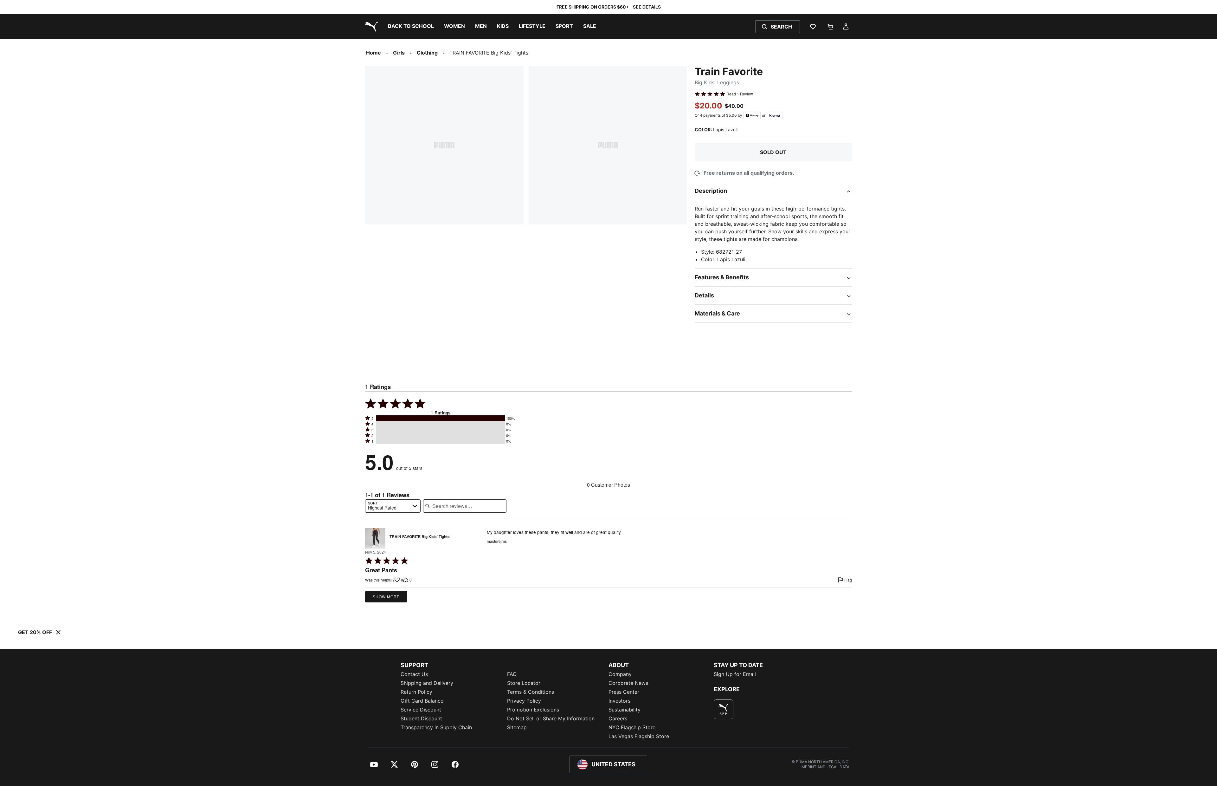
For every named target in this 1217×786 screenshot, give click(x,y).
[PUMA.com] (370, 26)
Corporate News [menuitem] (628, 683)
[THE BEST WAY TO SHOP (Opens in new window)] (723, 709)
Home (373, 52)
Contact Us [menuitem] (414, 674)
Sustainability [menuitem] (624, 709)
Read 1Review (739, 93)
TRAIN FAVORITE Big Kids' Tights (420, 536)
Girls (399, 52)
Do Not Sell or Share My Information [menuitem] (551, 718)
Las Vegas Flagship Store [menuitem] (638, 736)
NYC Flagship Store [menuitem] (631, 727)
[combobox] (393, 506)
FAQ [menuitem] (512, 674)
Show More (386, 596)
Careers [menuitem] (617, 718)
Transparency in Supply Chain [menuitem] (436, 727)
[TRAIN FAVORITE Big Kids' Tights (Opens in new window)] (375, 538)
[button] (440, 418)
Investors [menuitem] (619, 701)
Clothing (427, 52)
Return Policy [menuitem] (416, 692)
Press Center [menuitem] (623, 692)
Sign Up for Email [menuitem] (735, 674)
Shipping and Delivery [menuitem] (427, 683)
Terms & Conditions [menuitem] (530, 692)
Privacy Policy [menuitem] (524, 701)
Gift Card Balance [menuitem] (422, 701)
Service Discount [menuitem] (421, 709)
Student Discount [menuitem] (421, 718)
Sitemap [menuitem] (517, 727)
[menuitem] (411, 26)
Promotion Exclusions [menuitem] (533, 709)
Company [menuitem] (620, 674)
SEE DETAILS (647, 7)
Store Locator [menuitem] (523, 683)
